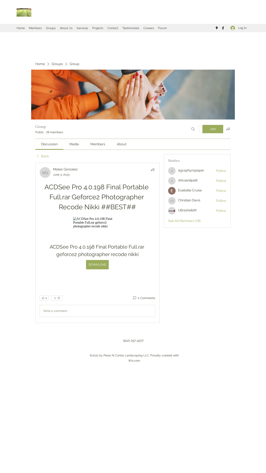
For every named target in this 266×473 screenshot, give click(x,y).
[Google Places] (217, 28)
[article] (97, 243)
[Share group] (228, 128)
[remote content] (97, 222)
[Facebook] (223, 28)
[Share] (152, 169)
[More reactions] (56, 298)
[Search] (193, 129)
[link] (49, 144)
